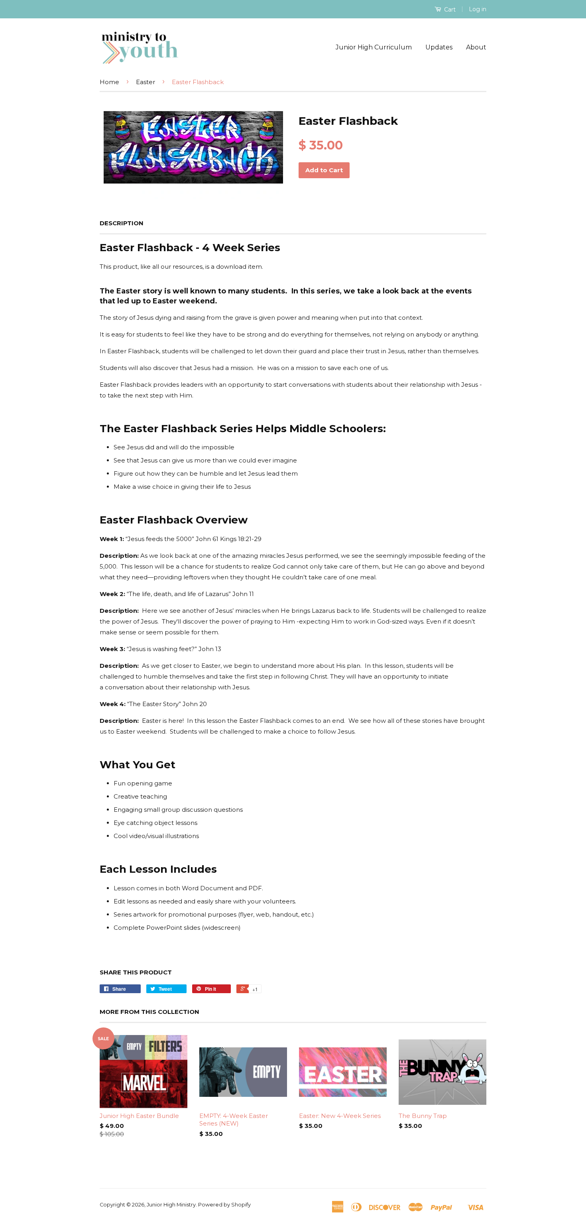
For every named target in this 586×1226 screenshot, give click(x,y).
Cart (449, 9)
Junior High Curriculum (374, 47)
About (476, 47)
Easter (145, 82)
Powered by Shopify (224, 1205)
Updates (438, 47)
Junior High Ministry (171, 1205)
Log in (477, 9)
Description (122, 223)
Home (109, 82)
